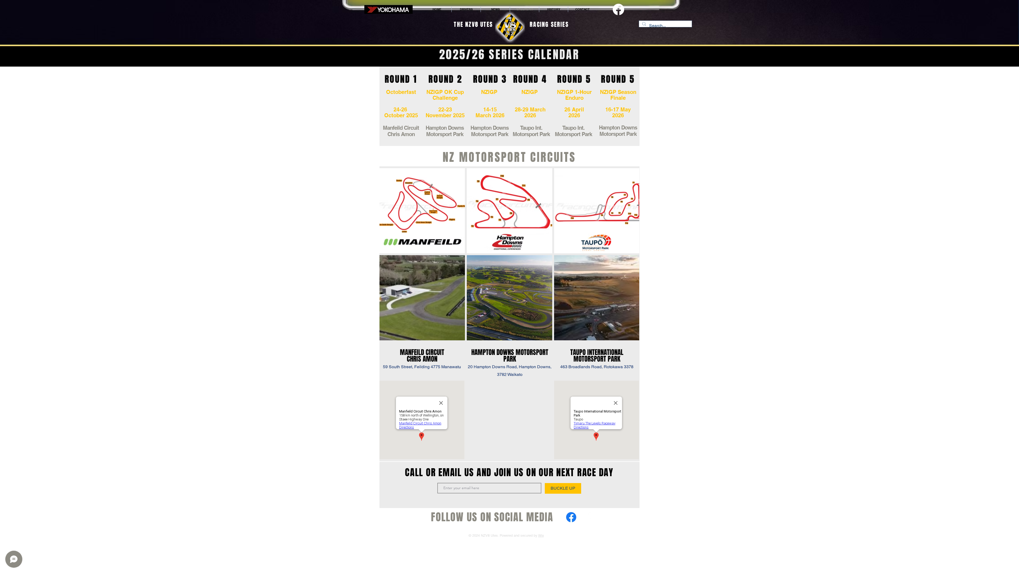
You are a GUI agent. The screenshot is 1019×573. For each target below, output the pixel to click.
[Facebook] (618, 9)
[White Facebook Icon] (588, 517)
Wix (541, 535)
